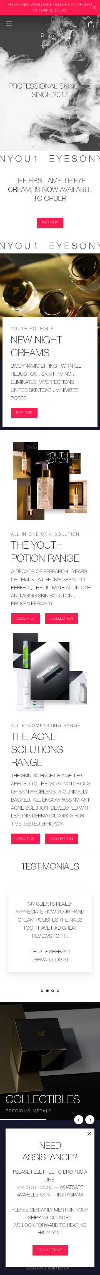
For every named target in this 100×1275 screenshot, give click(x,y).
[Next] (89, 1119)
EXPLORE (50, 223)
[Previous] (78, 1119)
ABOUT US (25, 618)
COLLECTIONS (50, 1250)
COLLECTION (62, 618)
